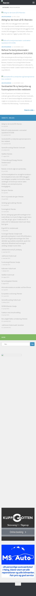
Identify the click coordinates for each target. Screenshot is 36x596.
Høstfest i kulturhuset (8, 275)
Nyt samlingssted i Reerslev (10, 281)
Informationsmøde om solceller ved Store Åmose (16, 287)
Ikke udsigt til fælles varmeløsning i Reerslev (15, 319)
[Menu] (33, 2)
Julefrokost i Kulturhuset (9, 256)
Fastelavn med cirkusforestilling (11, 312)
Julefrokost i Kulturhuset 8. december (13, 325)
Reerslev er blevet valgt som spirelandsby (14, 169)
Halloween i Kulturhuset (9, 268)
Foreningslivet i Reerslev (9, 209)
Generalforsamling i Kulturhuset (11, 300)
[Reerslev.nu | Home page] (6, 2)
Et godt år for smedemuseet (10, 228)
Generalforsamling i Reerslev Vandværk (13, 148)
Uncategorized (6, 16)
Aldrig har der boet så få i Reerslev (17, 19)
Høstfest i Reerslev (7, 154)
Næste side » (29, 110)
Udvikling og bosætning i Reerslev (12, 203)
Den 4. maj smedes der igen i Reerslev (13, 197)
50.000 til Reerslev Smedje (9, 306)
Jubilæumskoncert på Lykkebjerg (12, 250)
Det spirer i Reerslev (7, 190)
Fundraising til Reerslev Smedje (11, 262)
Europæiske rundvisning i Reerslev (12, 294)
